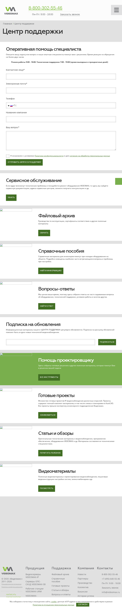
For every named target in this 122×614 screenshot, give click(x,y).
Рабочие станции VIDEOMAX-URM (34, 590)
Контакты (105, 568)
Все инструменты (49, 377)
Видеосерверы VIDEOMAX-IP (33, 576)
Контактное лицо (15, 70)
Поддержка (61, 568)
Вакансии (82, 591)
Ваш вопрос (12, 127)
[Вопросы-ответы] (16, 298)
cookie (54, 601)
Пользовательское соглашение (11, 584)
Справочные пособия (61, 251)
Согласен (82, 605)
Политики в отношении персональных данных (53, 605)
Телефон (10, 99)
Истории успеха (86, 595)
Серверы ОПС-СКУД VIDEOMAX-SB (36, 583)
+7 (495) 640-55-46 (111, 578)
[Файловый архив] (16, 224)
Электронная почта (16, 84)
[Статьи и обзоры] (16, 443)
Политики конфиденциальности (49, 156)
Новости (82, 574)
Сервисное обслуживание (34, 180)
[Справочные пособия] (16, 261)
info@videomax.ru (111, 592)
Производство (85, 583)
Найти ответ (46, 306)
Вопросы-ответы (56, 289)
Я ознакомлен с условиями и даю (60, 156)
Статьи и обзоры (55, 433)
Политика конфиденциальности (11, 587)
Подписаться (107, 342)
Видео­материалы (56, 471)
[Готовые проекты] (16, 405)
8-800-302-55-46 (45, 8)
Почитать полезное (50, 453)
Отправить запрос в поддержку (24, 162)
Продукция (35, 568)
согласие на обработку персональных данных (90, 156)
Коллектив (83, 587)
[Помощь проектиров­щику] (16, 369)
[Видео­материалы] (16, 480)
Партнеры (83, 578)
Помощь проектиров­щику (66, 360)
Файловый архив (56, 216)
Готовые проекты (56, 395)
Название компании (16, 112)
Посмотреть (46, 488)
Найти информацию (51, 271)
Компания (86, 568)
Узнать (11, 198)
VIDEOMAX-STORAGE (31, 597)
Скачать (44, 233)
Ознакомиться (47, 415)
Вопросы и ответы (61, 594)
